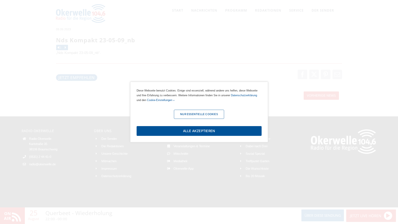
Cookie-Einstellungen (160, 100)
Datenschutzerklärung (244, 95)
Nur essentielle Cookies (199, 114)
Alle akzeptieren (199, 131)
